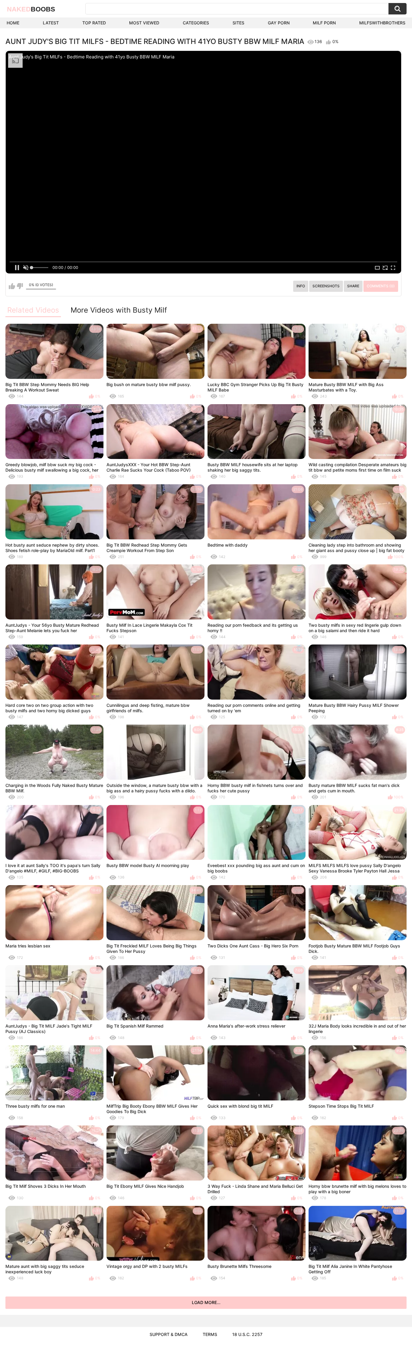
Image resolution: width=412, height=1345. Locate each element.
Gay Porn (279, 22)
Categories (196, 22)
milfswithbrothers (382, 22)
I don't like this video (20, 286)
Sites (238, 22)
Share (353, 286)
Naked (31, 9)
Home (13, 22)
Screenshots (326, 286)
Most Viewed (144, 22)
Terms (210, 1334)
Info (300, 286)
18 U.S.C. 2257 (247, 1334)
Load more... (206, 1302)
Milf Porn (324, 22)
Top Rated (94, 22)
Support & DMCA (169, 1334)
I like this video (12, 286)
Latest (51, 22)
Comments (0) (381, 286)
